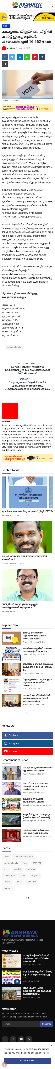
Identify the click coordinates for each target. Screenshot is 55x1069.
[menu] (3, 5)
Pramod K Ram (8, 563)
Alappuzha (8, 888)
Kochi (6, 869)
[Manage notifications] (4, 1064)
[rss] (29, 1039)
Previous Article (29, 364)
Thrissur (7, 882)
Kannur (23, 876)
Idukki (19, 882)
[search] (51, 5)
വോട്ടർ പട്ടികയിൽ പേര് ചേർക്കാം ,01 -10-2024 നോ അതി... (36, 958)
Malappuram (9, 876)
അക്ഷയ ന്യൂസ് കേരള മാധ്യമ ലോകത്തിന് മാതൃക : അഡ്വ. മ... (38, 667)
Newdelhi (18, 869)
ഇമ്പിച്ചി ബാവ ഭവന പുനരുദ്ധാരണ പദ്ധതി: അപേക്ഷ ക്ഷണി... (34, 636)
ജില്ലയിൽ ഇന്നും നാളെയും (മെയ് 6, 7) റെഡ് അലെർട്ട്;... (37, 816)
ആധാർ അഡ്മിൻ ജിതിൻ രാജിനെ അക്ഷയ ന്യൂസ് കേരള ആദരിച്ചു (36, 698)
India (25, 863)
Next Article (26, 379)
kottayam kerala (14, 347)
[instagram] (13, 1039)
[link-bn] (27, 17)
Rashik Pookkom (29, 774)
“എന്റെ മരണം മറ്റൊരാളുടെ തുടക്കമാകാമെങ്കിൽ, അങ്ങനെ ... (37, 683)
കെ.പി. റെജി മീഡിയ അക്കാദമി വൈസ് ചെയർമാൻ (24, 558)
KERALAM (37, 863)
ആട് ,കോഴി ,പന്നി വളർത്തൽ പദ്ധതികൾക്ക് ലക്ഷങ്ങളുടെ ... (37, 991)
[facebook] (5, 1039)
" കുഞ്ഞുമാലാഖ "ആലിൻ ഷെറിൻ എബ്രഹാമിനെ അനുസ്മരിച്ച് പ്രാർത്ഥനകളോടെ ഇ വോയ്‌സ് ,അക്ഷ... (27, 386)
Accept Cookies (27, 1061)
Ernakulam (31, 882)
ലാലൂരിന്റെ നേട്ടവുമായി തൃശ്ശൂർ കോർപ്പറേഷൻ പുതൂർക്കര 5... (20, 606)
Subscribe (46, 1024)
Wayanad (35, 876)
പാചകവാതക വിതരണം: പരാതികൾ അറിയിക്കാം (36, 831)
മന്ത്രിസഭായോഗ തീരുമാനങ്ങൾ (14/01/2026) (27, 511)
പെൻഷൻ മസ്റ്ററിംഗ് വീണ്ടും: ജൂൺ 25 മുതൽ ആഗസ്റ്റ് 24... (38, 974)
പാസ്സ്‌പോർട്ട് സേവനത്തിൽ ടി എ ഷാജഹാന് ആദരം (38, 769)
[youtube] (21, 1039)
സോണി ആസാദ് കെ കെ (32, 805)
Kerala (6, 857)
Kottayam (31, 869)
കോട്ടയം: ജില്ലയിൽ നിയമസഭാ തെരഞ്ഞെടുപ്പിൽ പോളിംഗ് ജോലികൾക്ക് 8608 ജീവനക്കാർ (27, 370)
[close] (51, 1045)
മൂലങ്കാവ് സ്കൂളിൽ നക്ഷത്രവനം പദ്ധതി (33, 800)
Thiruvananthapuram (23, 857)
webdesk (6, 421)
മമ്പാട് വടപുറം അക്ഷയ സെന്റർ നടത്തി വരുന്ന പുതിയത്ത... (35, 786)
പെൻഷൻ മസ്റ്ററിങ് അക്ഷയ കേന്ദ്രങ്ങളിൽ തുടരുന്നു (37, 650)
